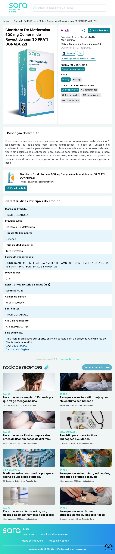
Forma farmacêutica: (74, 65)
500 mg (65, 79)
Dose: (64, 75)
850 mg (77, 79)
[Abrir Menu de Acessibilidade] (108, 547)
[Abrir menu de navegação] (5, 8)
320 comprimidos (91, 95)
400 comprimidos (70, 100)
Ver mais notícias (94, 367)
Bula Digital (28, 534)
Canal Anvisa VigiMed (18, 349)
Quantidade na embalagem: (78, 85)
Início (6, 21)
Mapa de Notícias (59, 540)
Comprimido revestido (73, 69)
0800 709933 (19, 345)
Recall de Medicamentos (54, 534)
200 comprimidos (70, 95)
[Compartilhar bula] (83, 30)
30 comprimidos (70, 89)
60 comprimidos (89, 89)
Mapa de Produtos (32, 540)
